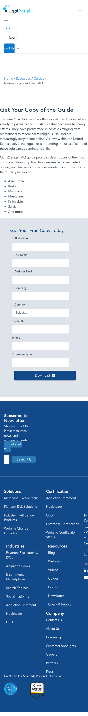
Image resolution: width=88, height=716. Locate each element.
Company (19, 288)
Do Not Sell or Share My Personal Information (33, 676)
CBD (49, 515)
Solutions (12, 491)
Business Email (22, 271)
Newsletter (56, 596)
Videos (53, 570)
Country (18, 304)
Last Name (19, 255)
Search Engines (17, 588)
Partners (52, 663)
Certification (57, 491)
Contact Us (54, 620)
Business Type (22, 354)
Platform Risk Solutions (20, 507)
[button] (23, 459)
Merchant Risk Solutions (21, 498)
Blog (51, 553)
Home (8, 79)
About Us (53, 629)
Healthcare (54, 507)
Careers (51, 654)
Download (42, 376)
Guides (39, 79)
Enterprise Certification (62, 524)
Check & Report (59, 604)
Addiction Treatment (61, 498)
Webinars (55, 561)
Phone (16, 337)
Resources (23, 79)
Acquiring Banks (18, 566)
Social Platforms (17, 596)
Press (50, 672)
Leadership (54, 637)
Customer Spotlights (61, 646)
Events (53, 587)
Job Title (18, 321)
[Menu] (80, 11)
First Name (20, 238)
